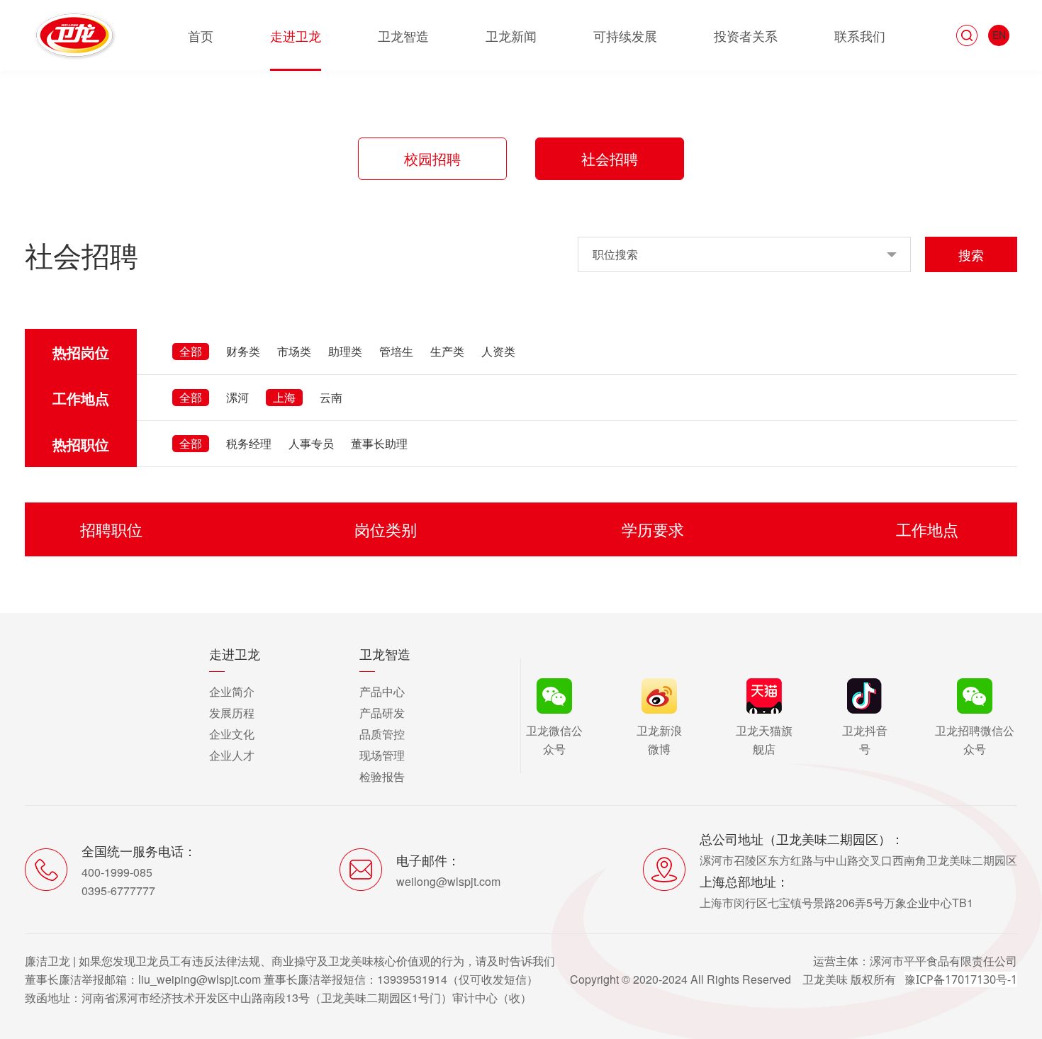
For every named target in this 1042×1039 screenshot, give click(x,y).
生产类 (447, 351)
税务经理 (248, 443)
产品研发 (382, 712)
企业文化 (231, 734)
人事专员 (311, 443)
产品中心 (382, 691)
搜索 (971, 254)
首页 (200, 35)
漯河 (237, 397)
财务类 (243, 351)
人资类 (498, 351)
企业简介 (231, 691)
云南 (331, 397)
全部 (190, 351)
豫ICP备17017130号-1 (960, 979)
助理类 (345, 351)
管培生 (396, 351)
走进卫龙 (295, 35)
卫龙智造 (403, 35)
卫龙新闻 (511, 35)
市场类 (294, 351)
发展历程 (231, 712)
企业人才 (231, 755)
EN (999, 35)
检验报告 (382, 776)
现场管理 (382, 755)
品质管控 (382, 734)
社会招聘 (609, 158)
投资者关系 (746, 35)
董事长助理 (379, 443)
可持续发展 (625, 35)
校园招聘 (432, 158)
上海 (284, 397)
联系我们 (859, 35)
